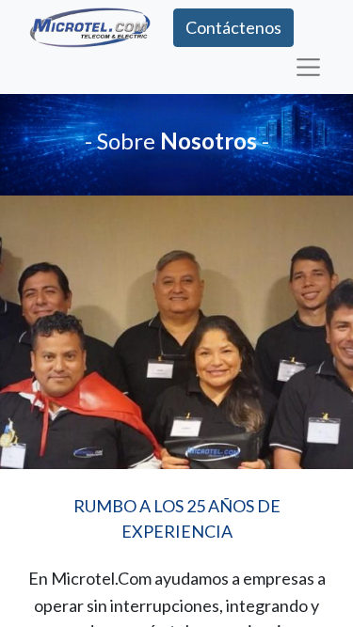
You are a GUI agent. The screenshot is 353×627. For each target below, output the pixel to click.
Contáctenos (233, 27)
